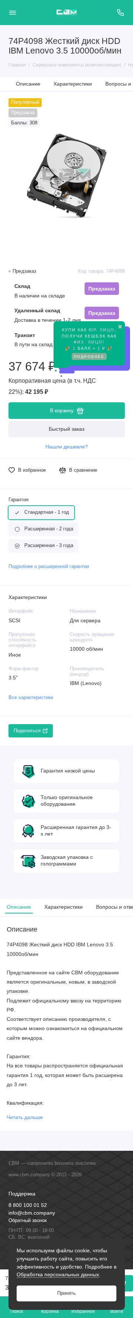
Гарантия (18, 499)
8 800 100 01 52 (27, 1205)
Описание (28, 84)
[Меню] (12, 12)
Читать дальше (25, 1117)
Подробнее (89, 359)
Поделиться (27, 730)
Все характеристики (30, 697)
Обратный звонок (27, 1220)
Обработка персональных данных (58, 1274)
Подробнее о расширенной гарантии (48, 566)
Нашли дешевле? (66, 447)
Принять (66, 1293)
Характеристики (73, 84)
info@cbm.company (31, 1213)
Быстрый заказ (66, 429)
